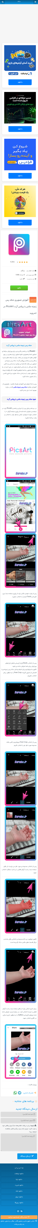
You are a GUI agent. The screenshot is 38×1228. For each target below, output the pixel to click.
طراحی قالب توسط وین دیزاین (17, 1217)
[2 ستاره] (24, 262)
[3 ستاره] (22, 262)
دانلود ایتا (19, 1179)
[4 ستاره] (20, 262)
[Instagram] (18, 1211)
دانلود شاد (19, 1191)
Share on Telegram (19, 1093)
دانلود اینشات (19, 1174)
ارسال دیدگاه (25, 1156)
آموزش (6, 367)
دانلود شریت (19, 1185)
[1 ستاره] (27, 262)
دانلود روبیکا (19, 1203)
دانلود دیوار (19, 1197)
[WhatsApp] (15, 1093)
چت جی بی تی (19, 1168)
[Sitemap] (21, 1211)
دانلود (20, 82)
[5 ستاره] (17, 262)
